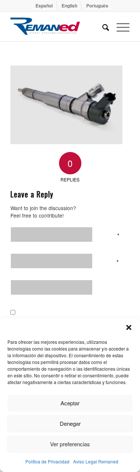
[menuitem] (44, 5)
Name (110, 235)
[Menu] (119, 26)
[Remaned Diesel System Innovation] (58, 26)
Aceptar (70, 403)
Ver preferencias (70, 444)
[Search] (102, 26)
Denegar (70, 423)
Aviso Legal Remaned (95, 461)
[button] (129, 327)
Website (112, 287)
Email (110, 261)
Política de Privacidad (47, 461)
